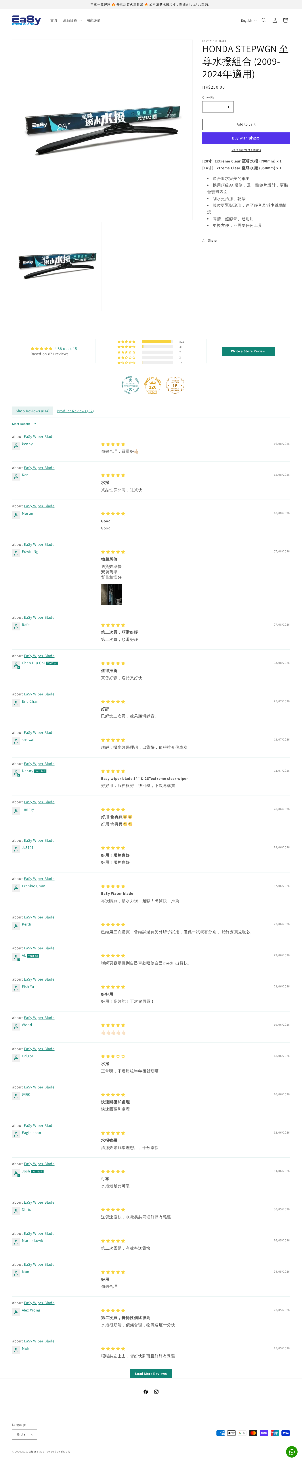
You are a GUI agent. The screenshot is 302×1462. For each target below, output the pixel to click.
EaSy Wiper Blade (39, 436)
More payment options (246, 150)
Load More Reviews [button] (151, 1373)
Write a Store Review (248, 351)
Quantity (208, 97)
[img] (54, 348)
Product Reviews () (75, 410)
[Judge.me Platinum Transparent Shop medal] (130, 385)
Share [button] (212, 240)
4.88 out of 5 (66, 348)
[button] (72, 20)
